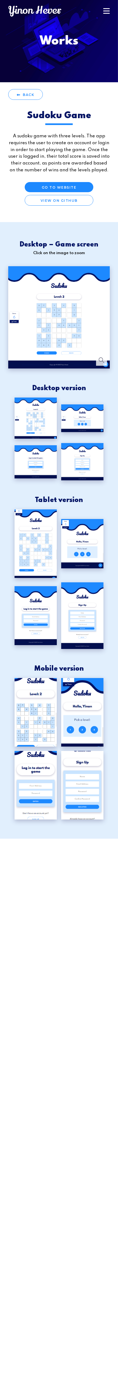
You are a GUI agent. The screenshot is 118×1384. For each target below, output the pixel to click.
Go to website (59, 187)
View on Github (59, 200)
